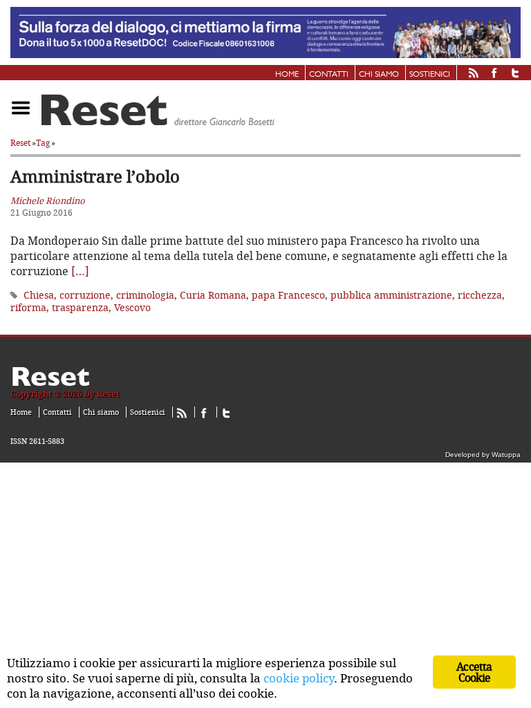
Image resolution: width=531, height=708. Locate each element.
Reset (20, 143)
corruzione (85, 294)
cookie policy (298, 678)
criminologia (145, 294)
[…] (80, 271)
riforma (28, 307)
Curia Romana (213, 294)
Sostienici (429, 75)
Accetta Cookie (474, 672)
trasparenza (80, 307)
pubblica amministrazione (391, 294)
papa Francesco (288, 294)
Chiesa (39, 294)
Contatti (328, 75)
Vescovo (132, 307)
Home (287, 75)
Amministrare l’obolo (95, 176)
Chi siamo (379, 75)
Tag (43, 143)
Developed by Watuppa (483, 454)
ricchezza (480, 294)
